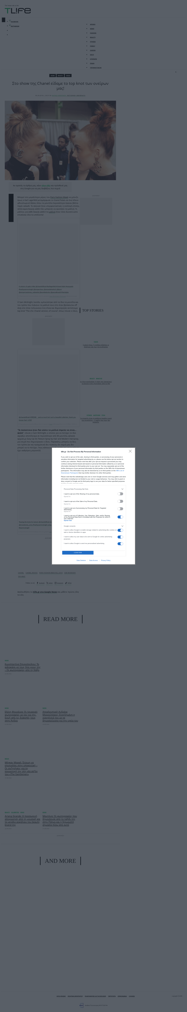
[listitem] (93, 489)
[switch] (120, 493)
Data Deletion (81, 560)
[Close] (131, 452)
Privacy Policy (105, 560)
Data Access (93, 560)
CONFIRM (78, 552)
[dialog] (93, 506)
